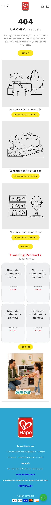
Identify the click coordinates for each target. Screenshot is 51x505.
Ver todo (25, 247)
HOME (25, 53)
